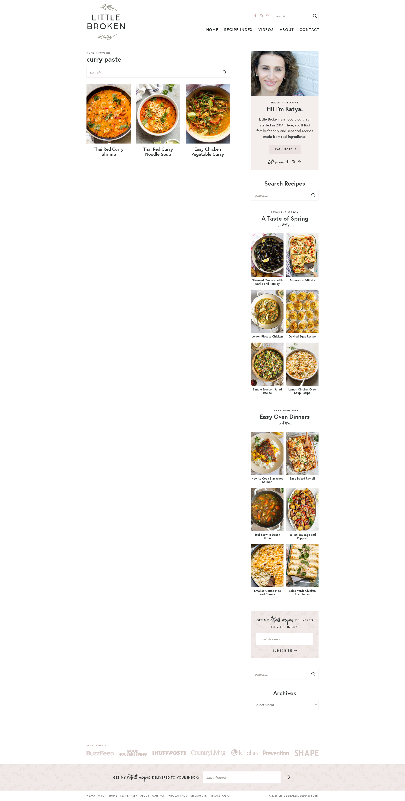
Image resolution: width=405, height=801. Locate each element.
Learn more (283, 149)
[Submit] (315, 16)
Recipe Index (238, 29)
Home (212, 29)
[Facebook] (255, 16)
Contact (310, 29)
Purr (314, 795)
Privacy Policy (220, 795)
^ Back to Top (96, 795)
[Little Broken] (106, 22)
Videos (266, 29)
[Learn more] (285, 73)
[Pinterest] (267, 16)
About (287, 29)
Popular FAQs (178, 795)
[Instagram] (261, 16)
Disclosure (198, 795)
